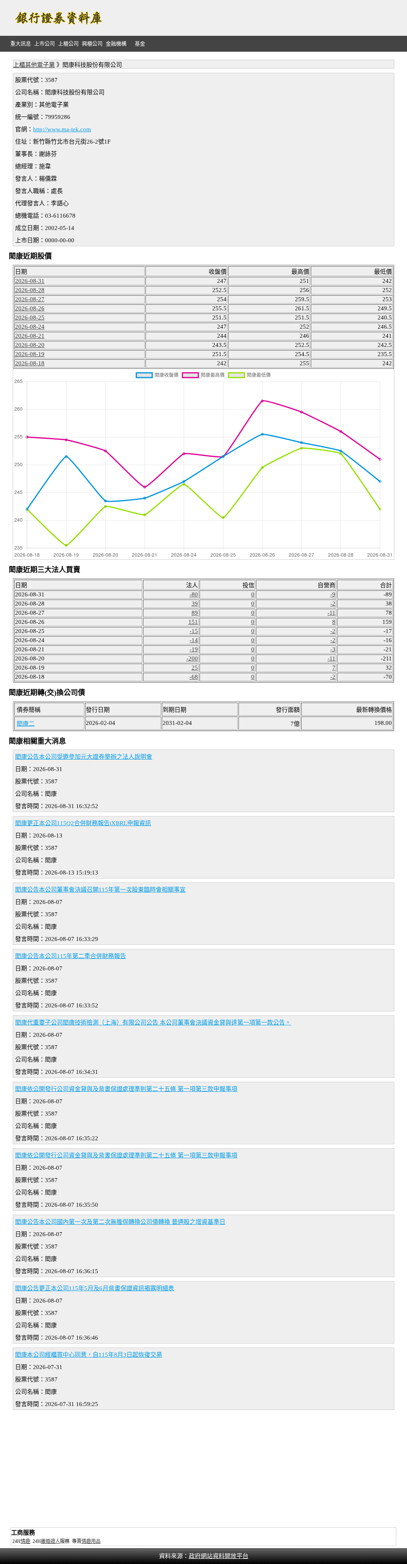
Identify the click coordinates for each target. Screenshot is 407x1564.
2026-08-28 (30, 290)
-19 (194, 649)
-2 (332, 603)
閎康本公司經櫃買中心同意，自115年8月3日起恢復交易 (88, 1355)
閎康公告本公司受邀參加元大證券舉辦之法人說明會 (83, 757)
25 (195, 667)
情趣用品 (91, 1541)
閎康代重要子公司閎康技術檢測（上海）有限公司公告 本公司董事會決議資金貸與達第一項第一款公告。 (153, 1022)
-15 (194, 631)
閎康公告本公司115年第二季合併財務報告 (70, 956)
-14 (194, 640)
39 (195, 603)
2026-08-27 (30, 299)
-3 (332, 649)
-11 (331, 613)
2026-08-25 (30, 317)
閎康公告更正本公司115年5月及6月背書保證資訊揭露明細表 (94, 1288)
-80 (194, 594)
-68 (194, 677)
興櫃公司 (92, 44)
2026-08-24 (30, 326)
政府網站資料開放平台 (218, 1556)
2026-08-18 (30, 363)
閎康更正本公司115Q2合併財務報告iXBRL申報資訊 (83, 823)
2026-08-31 (30, 281)
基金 (140, 44)
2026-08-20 (30, 345)
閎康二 (26, 724)
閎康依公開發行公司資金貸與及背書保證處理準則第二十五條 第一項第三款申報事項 (126, 1089)
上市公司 (44, 44)
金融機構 (116, 44)
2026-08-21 (30, 336)
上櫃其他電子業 (34, 65)
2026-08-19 (30, 354)
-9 (332, 594)
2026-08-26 (30, 308)
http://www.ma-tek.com (62, 129)
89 (195, 613)
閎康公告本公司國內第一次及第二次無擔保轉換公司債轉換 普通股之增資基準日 (120, 1222)
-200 (192, 658)
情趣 (25, 1541)
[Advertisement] (253, 18)
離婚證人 (50, 1541)
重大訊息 (20, 44)
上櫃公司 (68, 44)
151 (193, 622)
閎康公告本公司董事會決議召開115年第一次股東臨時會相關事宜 (100, 889)
